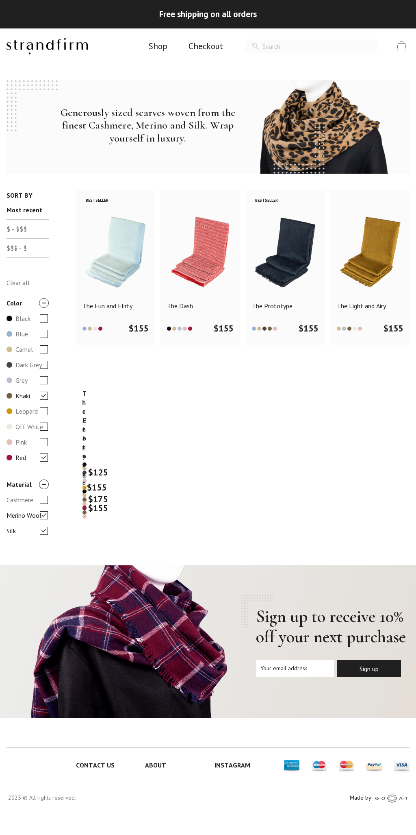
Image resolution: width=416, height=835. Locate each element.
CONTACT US (95, 765)
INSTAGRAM (232, 765)
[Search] (255, 46)
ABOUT (155, 765)
